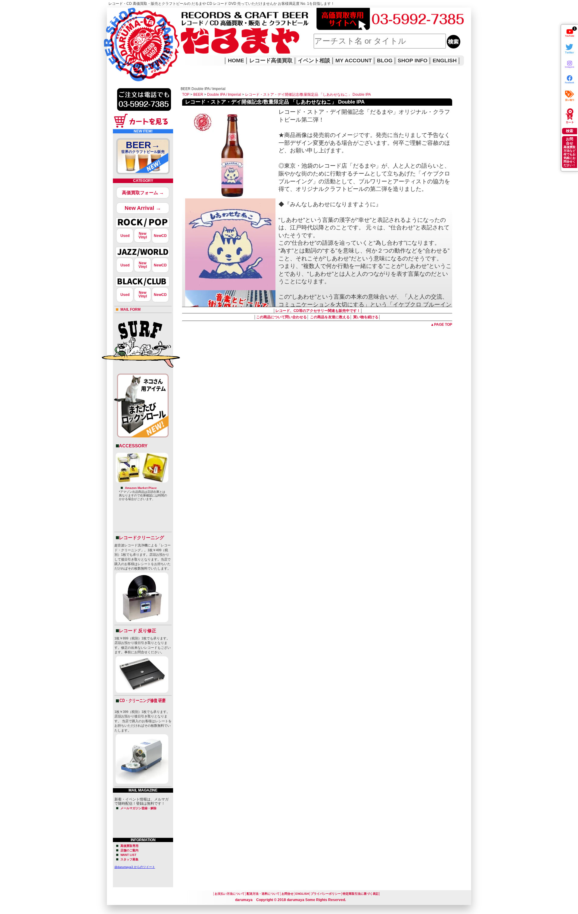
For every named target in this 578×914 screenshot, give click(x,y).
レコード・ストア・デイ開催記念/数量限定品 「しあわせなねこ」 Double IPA (308, 94)
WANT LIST (128, 854)
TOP (185, 94)
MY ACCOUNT (353, 61)
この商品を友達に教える (330, 317)
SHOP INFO (412, 61)
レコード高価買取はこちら (131, 13)
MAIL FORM (130, 309)
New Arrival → (143, 208)
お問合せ (287, 893)
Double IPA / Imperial (224, 94)
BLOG (385, 61)
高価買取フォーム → (143, 192)
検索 (569, 131)
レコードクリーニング (141, 537)
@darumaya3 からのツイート (134, 867)
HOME (115, 36)
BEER (198, 94)
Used (124, 236)
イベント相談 (314, 61)
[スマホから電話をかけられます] (144, 112)
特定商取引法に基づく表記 (361, 893)
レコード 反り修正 (137, 630)
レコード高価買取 (271, 61)
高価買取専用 (129, 845)
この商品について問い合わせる (281, 317)
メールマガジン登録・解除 (138, 808)
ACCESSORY (133, 445)
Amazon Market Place (141, 488)
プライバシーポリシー (326, 893)
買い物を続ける (365, 317)
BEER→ (143, 147)
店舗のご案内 (129, 850)
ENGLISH (445, 61)
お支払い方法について (230, 893)
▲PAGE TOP (441, 324)
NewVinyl (142, 235)
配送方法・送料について (263, 893)
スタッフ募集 (129, 859)
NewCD (160, 236)
